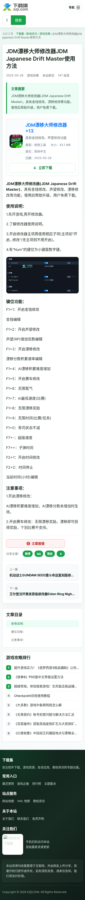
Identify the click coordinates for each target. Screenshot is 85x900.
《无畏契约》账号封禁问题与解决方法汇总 (44, 714)
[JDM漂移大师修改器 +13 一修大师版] (16, 141)
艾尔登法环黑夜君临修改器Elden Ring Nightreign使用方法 (42, 594)
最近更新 (8, 783)
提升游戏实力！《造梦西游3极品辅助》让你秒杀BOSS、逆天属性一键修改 (46, 668)
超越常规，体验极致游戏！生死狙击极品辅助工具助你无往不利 (46, 686)
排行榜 (36, 783)
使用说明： (18, 623)
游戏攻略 (44, 34)
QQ (39, 554)
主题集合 (50, 783)
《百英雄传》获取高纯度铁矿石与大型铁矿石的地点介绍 (46, 724)
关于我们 (8, 819)
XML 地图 (23, 801)
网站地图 (8, 801)
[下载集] (22, 7)
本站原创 (48, 75)
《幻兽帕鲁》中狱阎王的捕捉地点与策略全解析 (46, 733)
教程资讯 (39, 801)
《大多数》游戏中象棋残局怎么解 (38, 705)
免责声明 (38, 819)
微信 (50, 554)
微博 (27, 554)
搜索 (18, 20)
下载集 (20, 34)
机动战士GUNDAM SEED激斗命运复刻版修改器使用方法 (42, 575)
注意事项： (18, 640)
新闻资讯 (31, 34)
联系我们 (23, 819)
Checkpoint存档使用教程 (32, 696)
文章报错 (38, 543)
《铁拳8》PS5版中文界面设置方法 (38, 677)
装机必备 (23, 783)
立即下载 (45, 168)
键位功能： (18, 632)
